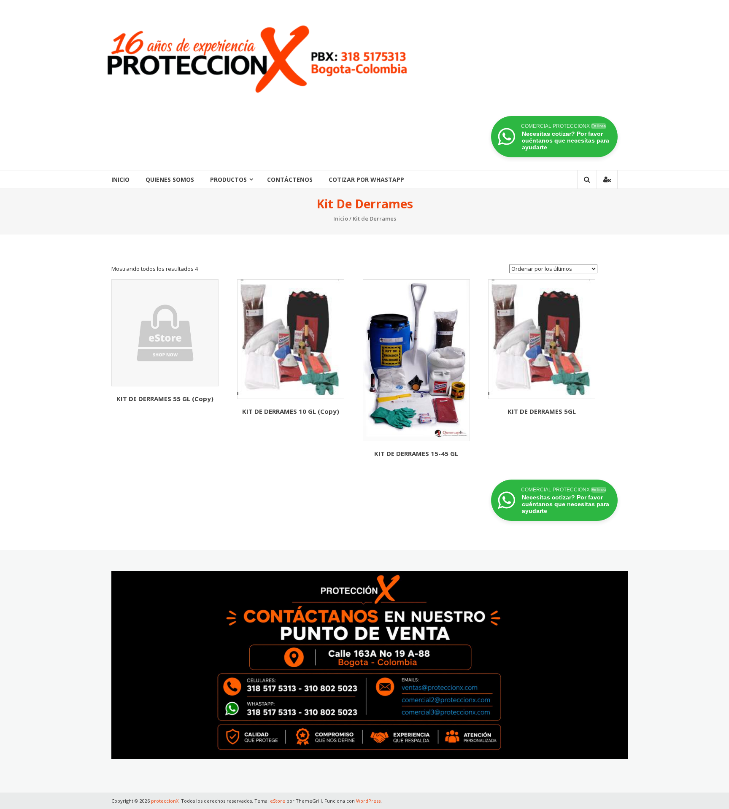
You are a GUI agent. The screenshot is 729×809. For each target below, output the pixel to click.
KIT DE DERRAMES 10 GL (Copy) (290, 411)
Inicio (120, 179)
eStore (277, 801)
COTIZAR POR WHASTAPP (366, 179)
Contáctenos (290, 179)
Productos (228, 179)
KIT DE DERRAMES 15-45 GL (416, 453)
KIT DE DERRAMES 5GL (542, 411)
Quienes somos (170, 179)
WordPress (368, 801)
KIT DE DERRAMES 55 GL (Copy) (164, 398)
